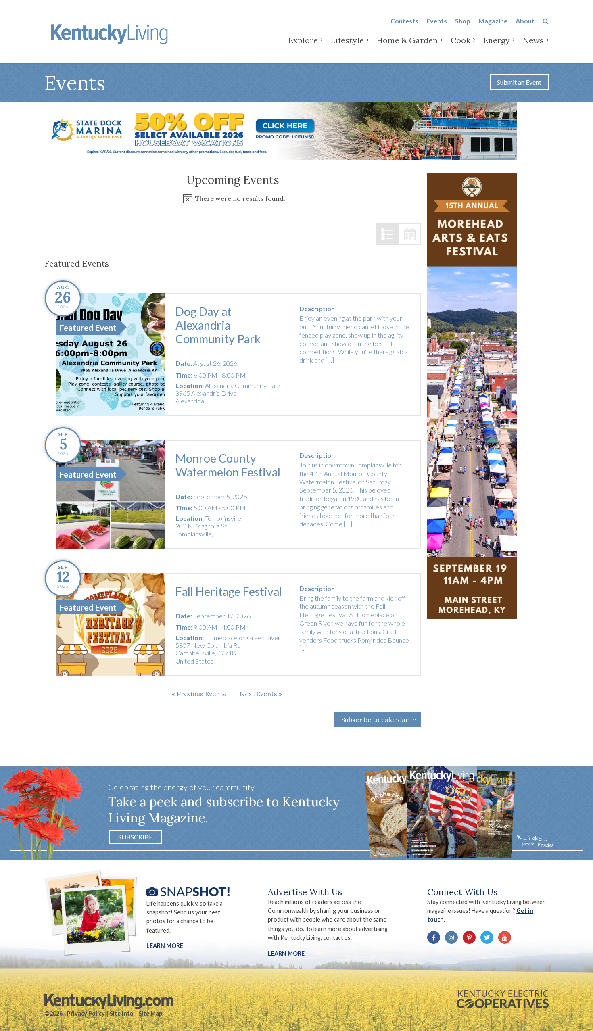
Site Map (150, 1013)
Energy (496, 40)
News (533, 40)
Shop (462, 21)
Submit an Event (519, 82)
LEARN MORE (286, 953)
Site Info (122, 1013)
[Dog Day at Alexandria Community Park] (110, 354)
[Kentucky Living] (110, 32)
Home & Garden (407, 40)
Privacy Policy (86, 1013)
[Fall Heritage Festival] (110, 624)
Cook (460, 40)
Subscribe (135, 837)
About (525, 21)
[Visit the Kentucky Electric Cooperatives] (503, 999)
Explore (303, 40)
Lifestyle (347, 40)
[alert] (232, 198)
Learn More (164, 945)
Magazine (492, 21)
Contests (404, 21)
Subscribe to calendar (375, 720)
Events (436, 21)
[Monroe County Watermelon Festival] (110, 494)
